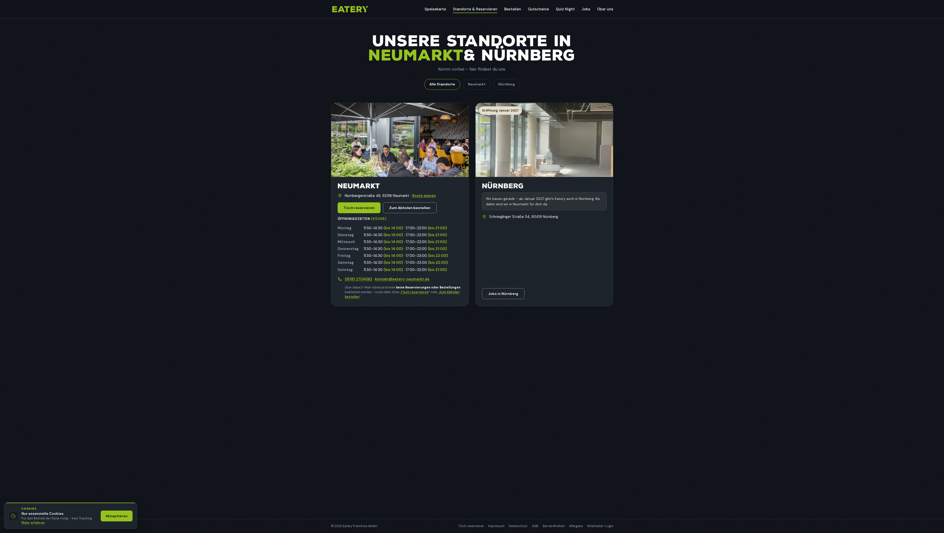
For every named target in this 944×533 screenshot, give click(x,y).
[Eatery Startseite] (350, 9)
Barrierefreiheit (554, 526)
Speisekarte (435, 9)
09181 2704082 (358, 279)
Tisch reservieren (359, 208)
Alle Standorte (442, 84)
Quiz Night (565, 9)
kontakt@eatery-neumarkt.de (402, 279)
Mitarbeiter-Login (600, 526)
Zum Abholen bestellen (409, 208)
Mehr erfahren (33, 523)
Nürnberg (506, 84)
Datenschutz (518, 526)
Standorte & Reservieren (475, 9)
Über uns (605, 9)
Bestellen (512, 9)
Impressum (496, 526)
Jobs (586, 9)
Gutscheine (538, 9)
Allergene (576, 526)
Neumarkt (476, 84)
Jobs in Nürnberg (503, 293)
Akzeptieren (117, 516)
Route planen (424, 195)
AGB (535, 526)
